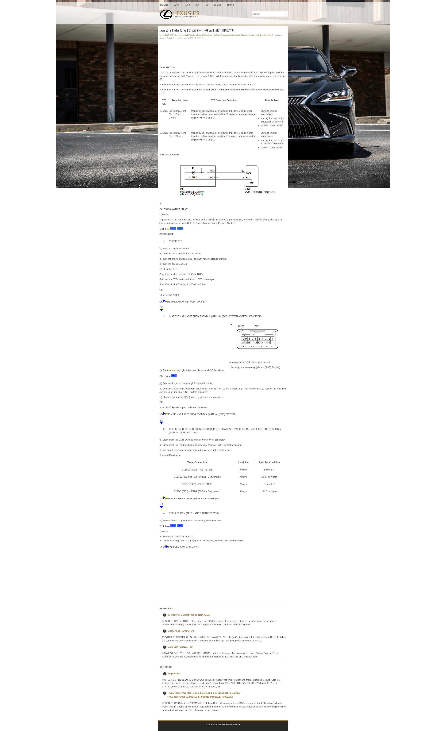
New (197, 4)
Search (230, 4)
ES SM (187, 4)
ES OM (176, 4)
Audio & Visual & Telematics (200, 35)
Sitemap (217, 4)
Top (206, 4)
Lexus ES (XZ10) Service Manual (173, 35)
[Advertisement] (223, 53)
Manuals (164, 4)
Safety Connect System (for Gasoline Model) (254, 35)
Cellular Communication (224, 35)
